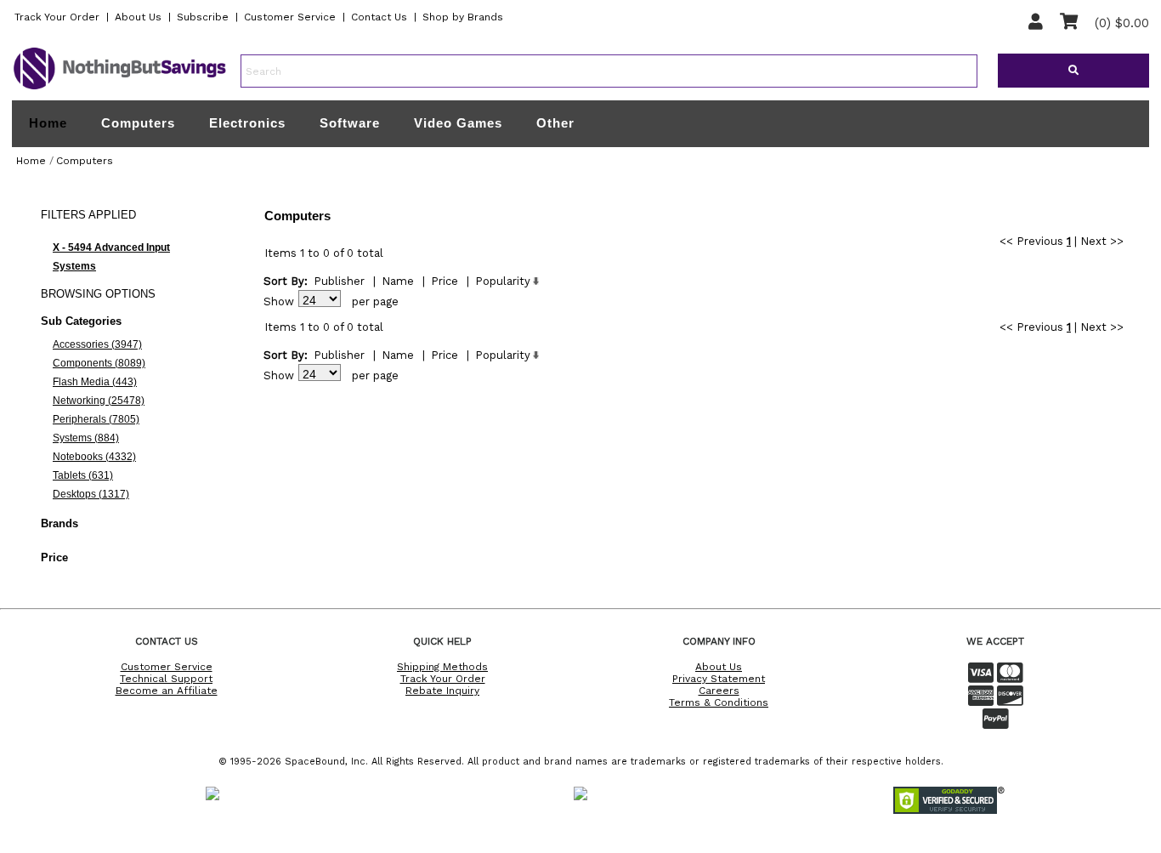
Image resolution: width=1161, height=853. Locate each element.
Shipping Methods (442, 667)
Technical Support (166, 679)
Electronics (247, 123)
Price (444, 281)
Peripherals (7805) (96, 419)
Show (278, 301)
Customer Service (290, 17)
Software (350, 123)
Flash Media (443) (95, 382)
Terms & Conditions (718, 702)
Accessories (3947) (97, 344)
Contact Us (379, 17)
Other (555, 123)
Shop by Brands (462, 17)
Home (48, 123)
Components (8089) (99, 363)
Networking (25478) (98, 401)
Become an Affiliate (167, 691)
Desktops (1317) (91, 494)
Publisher (339, 281)
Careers (719, 691)
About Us (138, 17)
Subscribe (203, 17)
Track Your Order (56, 17)
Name (398, 281)
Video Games (458, 123)
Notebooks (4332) (94, 457)
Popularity (502, 281)
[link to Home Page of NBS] (120, 88)
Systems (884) (86, 438)
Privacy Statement (718, 679)
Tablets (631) (83, 475)
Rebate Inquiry (442, 691)
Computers (138, 123)
